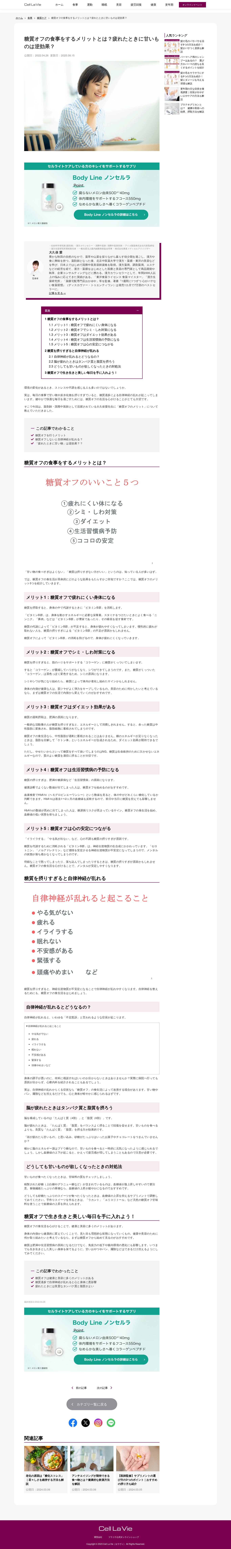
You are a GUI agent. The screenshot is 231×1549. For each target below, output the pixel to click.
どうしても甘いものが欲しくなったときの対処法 (85, 366)
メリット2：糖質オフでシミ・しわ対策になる (83, 329)
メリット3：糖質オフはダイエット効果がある (83, 334)
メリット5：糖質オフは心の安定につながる (81, 344)
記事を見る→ (57, 293)
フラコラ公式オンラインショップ (123, 1536)
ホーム (59, 4)
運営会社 (98, 1536)
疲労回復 (136, 4)
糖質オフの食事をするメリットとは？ (72, 319)
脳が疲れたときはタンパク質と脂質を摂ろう (82, 361)
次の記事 (102, 1388)
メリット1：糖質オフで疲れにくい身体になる (83, 324)
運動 (90, 4)
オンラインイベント (192, 4)
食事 (75, 4)
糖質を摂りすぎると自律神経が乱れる (72, 350)
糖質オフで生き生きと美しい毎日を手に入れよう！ (81, 372)
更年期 (169, 4)
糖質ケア (42, 17)
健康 (153, 4)
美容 (119, 4)
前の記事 (81, 1388)
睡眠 (104, 4)
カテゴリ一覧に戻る (92, 1404)
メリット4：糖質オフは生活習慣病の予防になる (84, 339)
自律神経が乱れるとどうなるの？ (74, 356)
